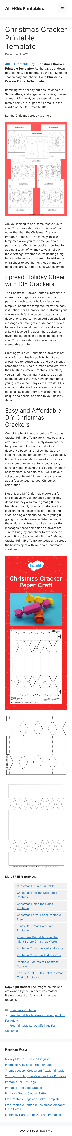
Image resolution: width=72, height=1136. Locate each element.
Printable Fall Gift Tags (20, 1082)
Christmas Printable (23, 1010)
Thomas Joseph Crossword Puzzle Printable (34, 1070)
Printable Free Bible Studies (24, 1087)
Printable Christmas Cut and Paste (40, 948)
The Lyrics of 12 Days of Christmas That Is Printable (40, 975)
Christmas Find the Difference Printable (37, 895)
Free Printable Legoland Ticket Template (32, 1099)
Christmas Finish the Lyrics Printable (35, 906)
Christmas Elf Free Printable (35, 886)
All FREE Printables (24, 8)
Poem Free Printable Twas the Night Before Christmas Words (37, 939)
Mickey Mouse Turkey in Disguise (27, 1059)
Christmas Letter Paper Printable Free (39, 917)
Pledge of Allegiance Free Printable (28, 1064)
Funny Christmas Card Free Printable (35, 928)
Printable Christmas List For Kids (39, 955)
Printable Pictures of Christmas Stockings (38, 964)
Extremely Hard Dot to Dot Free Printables (33, 1114)
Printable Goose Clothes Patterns (27, 1093)
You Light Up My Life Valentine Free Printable (35, 1076)
